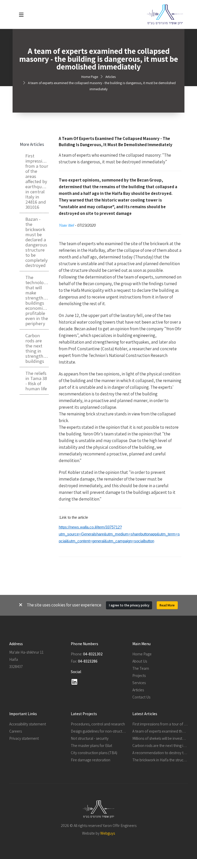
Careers (15, 731)
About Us (139, 661)
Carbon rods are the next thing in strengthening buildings (36, 348)
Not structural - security (90, 738)
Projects (139, 675)
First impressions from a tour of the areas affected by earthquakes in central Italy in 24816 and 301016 (36, 181)
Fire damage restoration (90, 759)
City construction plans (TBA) (94, 752)
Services (139, 682)
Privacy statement (24, 738)
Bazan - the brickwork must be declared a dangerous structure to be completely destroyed (36, 242)
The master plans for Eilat (91, 745)
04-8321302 (93, 653)
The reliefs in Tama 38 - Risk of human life (36, 381)
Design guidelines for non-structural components (110, 731)
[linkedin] (74, 682)
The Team (140, 668)
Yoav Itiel (66, 225)
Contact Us (141, 697)
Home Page (89, 76)
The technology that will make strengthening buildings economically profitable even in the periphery (36, 300)
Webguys (107, 833)
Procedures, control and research (98, 723)
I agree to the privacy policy (129, 605)
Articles (110, 76)
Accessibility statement (27, 723)
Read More (167, 605)
